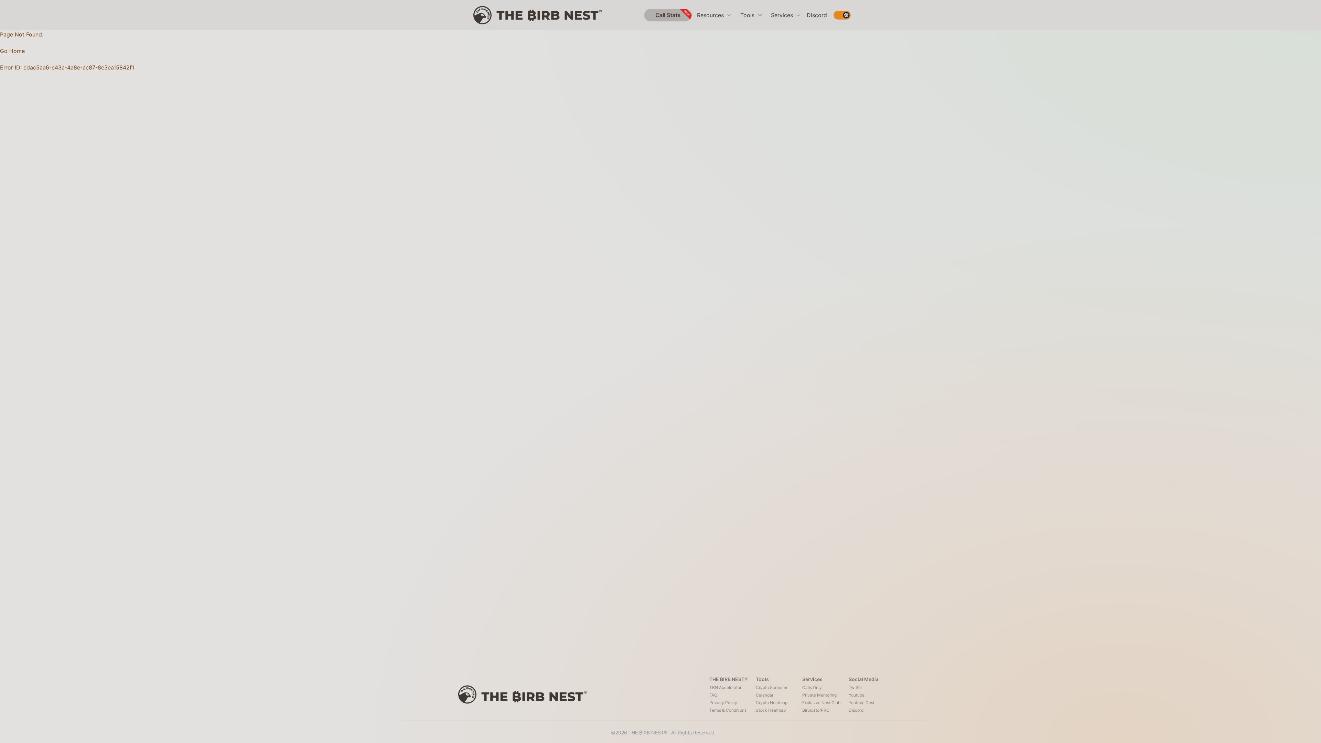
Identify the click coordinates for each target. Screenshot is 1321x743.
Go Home (12, 50)
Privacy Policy (723, 702)
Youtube (856, 695)
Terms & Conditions (728, 710)
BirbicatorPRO (815, 710)
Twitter (855, 687)
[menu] (714, 15)
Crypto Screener (771, 687)
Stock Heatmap (771, 710)
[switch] (842, 15)
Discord (817, 15)
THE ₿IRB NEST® (648, 732)
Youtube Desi (861, 702)
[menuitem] (714, 15)
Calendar (764, 695)
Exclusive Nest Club (821, 702)
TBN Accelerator (725, 687)
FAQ (713, 695)
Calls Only (812, 687)
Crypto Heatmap (771, 702)
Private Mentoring (819, 695)
